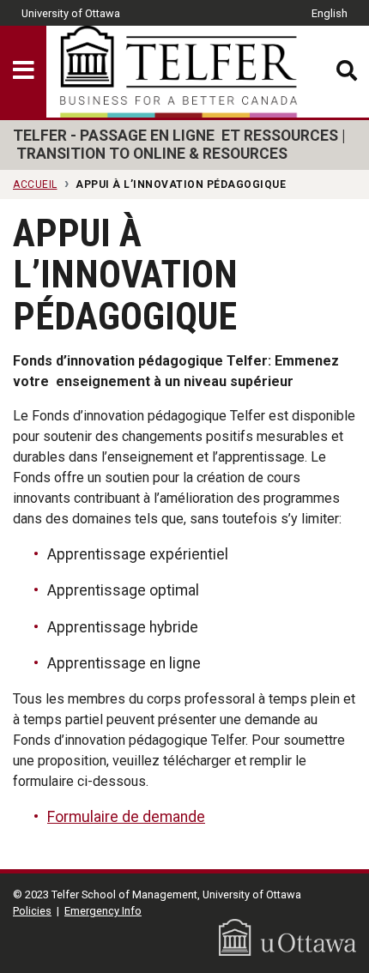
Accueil (35, 184)
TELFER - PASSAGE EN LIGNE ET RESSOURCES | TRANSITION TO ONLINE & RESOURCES (179, 144)
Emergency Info (103, 910)
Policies (32, 910)
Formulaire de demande (126, 816)
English (330, 13)
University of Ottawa (70, 13)
